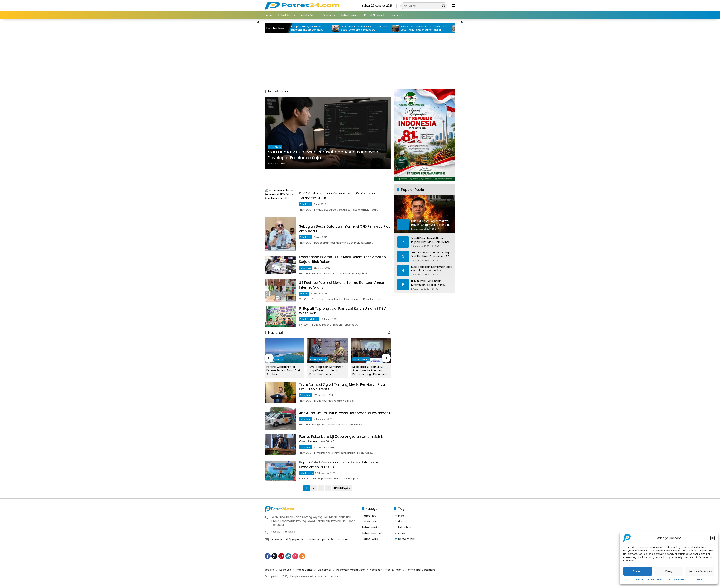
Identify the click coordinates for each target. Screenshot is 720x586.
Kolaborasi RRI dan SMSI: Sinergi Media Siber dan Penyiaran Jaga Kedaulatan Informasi (370, 370)
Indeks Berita (304, 570)
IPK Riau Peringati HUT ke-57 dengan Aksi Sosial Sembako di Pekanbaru (330, 28)
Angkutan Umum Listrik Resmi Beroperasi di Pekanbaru (344, 413)
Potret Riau (305, 204)
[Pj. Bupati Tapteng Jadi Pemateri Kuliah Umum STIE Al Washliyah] (280, 316)
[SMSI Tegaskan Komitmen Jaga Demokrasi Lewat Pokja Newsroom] (327, 350)
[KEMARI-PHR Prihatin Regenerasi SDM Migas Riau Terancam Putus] (280, 201)
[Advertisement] (246, 75)
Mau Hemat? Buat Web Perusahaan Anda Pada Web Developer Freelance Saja (323, 155)
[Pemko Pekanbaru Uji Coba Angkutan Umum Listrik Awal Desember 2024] (280, 444)
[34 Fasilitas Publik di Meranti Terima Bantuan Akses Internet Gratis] (280, 290)
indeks (402, 533)
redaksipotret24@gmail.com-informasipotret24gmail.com (309, 539)
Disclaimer (324, 570)
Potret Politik (370, 539)
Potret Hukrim (371, 527)
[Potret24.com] (302, 5)
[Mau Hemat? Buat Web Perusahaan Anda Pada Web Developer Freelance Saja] (328, 133)
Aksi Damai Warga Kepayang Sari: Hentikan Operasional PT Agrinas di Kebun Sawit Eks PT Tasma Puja (450, 28)
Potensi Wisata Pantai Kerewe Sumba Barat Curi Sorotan (283, 370)
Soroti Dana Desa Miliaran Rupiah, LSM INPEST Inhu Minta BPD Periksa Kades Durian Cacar (431, 240)
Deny (668, 571)
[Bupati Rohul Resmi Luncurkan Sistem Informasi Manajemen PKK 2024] (280, 470)
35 (328, 488)
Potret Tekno (306, 472)
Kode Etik (285, 570)
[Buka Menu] (453, 5)
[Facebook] (268, 556)
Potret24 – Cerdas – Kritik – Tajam (653, 579)
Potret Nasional (275, 359)
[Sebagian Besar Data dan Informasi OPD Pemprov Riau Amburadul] (280, 234)
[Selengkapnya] (389, 332)
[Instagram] (295, 556)
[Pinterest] (281, 556)
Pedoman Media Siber (350, 570)
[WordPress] (288, 556)
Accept (638, 571)
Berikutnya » (342, 488)
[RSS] (302, 556)
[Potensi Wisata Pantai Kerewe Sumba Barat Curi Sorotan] (284, 350)
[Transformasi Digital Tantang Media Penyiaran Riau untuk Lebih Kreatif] (280, 392)
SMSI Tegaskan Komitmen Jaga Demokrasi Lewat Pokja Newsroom (326, 370)
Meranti (304, 293)
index (401, 516)
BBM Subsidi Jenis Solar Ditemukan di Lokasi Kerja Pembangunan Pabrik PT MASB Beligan (388, 28)
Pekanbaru (305, 267)
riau (400, 521)
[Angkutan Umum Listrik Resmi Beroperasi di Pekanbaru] (280, 418)
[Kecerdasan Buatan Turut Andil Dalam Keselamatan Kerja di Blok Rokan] (280, 265)
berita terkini (406, 539)
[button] (712, 538)
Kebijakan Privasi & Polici (688, 579)
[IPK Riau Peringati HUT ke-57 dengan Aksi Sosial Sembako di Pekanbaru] (301, 28)
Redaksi (269, 570)
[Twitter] (275, 556)
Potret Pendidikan (309, 319)
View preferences (700, 571)
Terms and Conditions (420, 570)
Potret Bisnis (274, 147)
